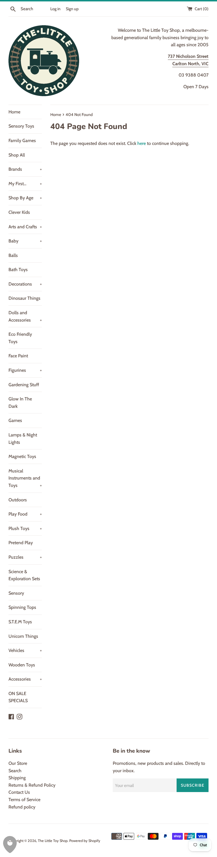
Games (15, 420)
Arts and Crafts (25, 226)
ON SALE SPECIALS (18, 697)
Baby (25, 241)
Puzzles (25, 557)
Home (14, 112)
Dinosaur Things (24, 298)
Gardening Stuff (23, 384)
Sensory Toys (21, 126)
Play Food (25, 514)
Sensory (16, 593)
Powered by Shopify (84, 841)
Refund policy (21, 807)
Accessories (25, 679)
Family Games (22, 140)
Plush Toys (25, 528)
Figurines (25, 370)
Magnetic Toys (22, 456)
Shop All (16, 155)
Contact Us (19, 792)
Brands (25, 169)
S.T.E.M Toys (20, 621)
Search (14, 770)
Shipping (17, 777)
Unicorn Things (23, 636)
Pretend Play (20, 542)
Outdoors (17, 500)
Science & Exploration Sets (24, 575)
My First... (25, 183)
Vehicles (25, 650)
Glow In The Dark (20, 402)
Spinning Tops (22, 607)
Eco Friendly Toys (20, 338)
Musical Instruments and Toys (25, 478)
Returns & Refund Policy (31, 785)
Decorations (25, 284)
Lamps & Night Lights (22, 438)
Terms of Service (24, 799)
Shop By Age (25, 197)
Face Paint (18, 355)
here (141, 143)
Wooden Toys (21, 665)
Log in (55, 8)
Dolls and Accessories (25, 316)
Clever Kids (19, 212)
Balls (13, 255)
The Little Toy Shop (53, 841)
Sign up (72, 8)
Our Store (17, 763)
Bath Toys (18, 269)
